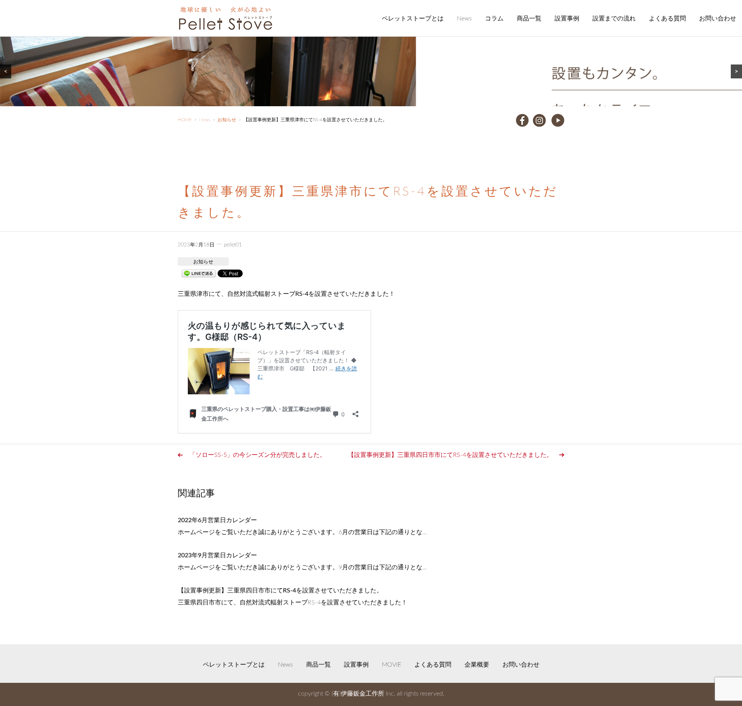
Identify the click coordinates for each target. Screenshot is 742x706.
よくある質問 (667, 18)
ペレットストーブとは (413, 18)
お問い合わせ (717, 18)
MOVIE (391, 665)
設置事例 (567, 18)
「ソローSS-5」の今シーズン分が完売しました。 (257, 455)
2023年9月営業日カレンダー (217, 555)
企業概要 (477, 665)
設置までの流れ (614, 18)
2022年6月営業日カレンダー (217, 520)
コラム (494, 18)
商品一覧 (529, 18)
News (464, 18)
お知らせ (203, 262)
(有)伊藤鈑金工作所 (358, 694)
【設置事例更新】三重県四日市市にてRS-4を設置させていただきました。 (450, 455)
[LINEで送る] (199, 273)
